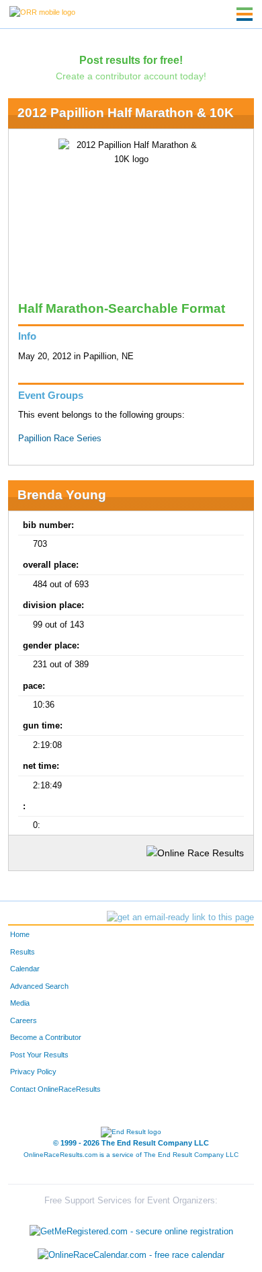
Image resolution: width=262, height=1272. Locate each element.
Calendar (25, 969)
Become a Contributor (45, 1037)
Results (22, 952)
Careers (23, 1020)
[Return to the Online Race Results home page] (42, 11)
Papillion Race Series (59, 438)
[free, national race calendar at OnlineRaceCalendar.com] (131, 1255)
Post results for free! (131, 60)
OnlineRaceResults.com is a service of (131, 1154)
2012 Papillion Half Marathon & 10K (125, 113)
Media (20, 1003)
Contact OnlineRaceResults (55, 1089)
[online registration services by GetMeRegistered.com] (131, 1228)
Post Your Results (39, 1055)
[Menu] (244, 14)
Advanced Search (39, 986)
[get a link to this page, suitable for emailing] (180, 917)
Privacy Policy (33, 1072)
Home (20, 934)
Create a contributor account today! (131, 76)
